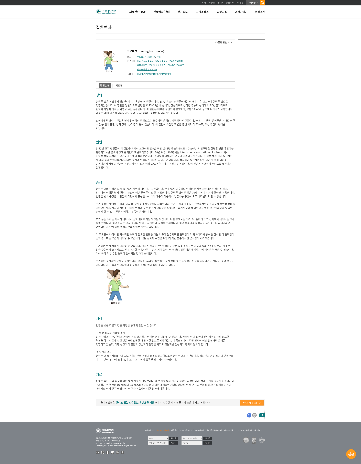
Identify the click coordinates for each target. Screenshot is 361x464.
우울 (159, 56)
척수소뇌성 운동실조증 (147, 69)
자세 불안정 (150, 56)
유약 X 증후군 (161, 61)
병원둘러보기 (230, 3)
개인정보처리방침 (162, 430)
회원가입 (212, 3)
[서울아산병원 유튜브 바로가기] (98, 453)
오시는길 (240, 3)
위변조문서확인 (229, 430)
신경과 (140, 73)
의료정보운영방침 (186, 430)
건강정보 (183, 12)
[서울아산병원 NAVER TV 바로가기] (118, 453)
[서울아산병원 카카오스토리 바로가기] (123, 453)
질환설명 (105, 85)
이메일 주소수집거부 (244, 430)
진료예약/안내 (161, 12)
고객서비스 (202, 12)
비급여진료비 (199, 430)
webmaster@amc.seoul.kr (116, 443)
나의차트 (220, 3)
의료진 (119, 85)
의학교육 (222, 12)
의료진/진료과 (137, 12)
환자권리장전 (149, 430)
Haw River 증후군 (145, 61)
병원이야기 (241, 12)
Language (252, 2)
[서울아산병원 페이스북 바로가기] (108, 453)
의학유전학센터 (151, 73)
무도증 (140, 56)
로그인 (204, 3)
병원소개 (260, 12)
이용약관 (174, 430)
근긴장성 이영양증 (157, 65)
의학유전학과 (165, 73)
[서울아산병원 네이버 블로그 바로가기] (113, 453)
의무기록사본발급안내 (214, 430)
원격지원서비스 (259, 430)
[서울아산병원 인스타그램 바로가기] (103, 453)
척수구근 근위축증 (176, 65)
